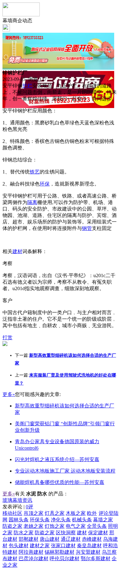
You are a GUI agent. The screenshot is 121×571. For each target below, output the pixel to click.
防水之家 (24, 532)
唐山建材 (50, 539)
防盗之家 (12, 526)
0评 (29, 506)
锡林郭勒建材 (59, 552)
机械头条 (82, 519)
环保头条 (40, 519)
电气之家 (76, 526)
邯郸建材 (28, 539)
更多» (8, 394)
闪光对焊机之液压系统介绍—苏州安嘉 (57, 459)
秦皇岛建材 (89, 545)
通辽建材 (71, 539)
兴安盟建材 (88, 552)
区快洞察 (66, 532)
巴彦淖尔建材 (33, 558)
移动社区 (12, 513)
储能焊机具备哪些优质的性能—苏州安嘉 (59, 482)
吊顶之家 (33, 513)
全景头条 (97, 526)
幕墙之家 (103, 519)
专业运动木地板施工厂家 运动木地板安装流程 (65, 470)
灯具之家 (55, 513)
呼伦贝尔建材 (64, 558)
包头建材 (19, 545)
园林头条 (19, 519)
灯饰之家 (55, 526)
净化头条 (61, 519)
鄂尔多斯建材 (95, 558)
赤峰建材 (92, 539)
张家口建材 (63, 545)
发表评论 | (17, 506)
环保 (45, 183)
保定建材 (98, 532)
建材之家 (40, 545)
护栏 (27, 85)
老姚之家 (33, 526)
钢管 (87, 228)
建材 (17, 251)
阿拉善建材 (31, 552)
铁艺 (35, 171)
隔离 (32, 202)
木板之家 (76, 513)
